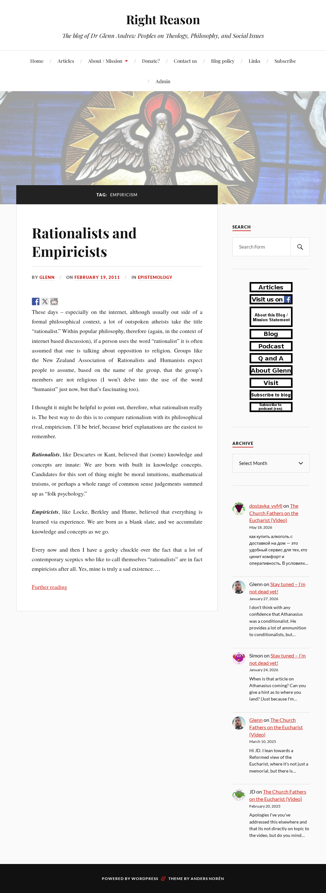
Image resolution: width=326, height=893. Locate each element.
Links (254, 60)
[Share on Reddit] (54, 301)
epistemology (155, 277)
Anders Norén (207, 878)
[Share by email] (82, 301)
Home (37, 60)
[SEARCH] (300, 246)
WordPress (144, 878)
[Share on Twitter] (45, 301)
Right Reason (163, 19)
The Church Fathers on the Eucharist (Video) (273, 513)
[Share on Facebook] (35, 301)
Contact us (185, 60)
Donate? (151, 60)
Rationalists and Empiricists (84, 241)
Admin (163, 81)
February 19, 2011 (97, 277)
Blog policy (223, 60)
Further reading (49, 587)
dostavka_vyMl (265, 506)
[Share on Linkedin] (72, 301)
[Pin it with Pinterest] (63, 301)
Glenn (47, 277)
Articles (66, 60)
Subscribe (285, 60)
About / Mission (105, 60)
